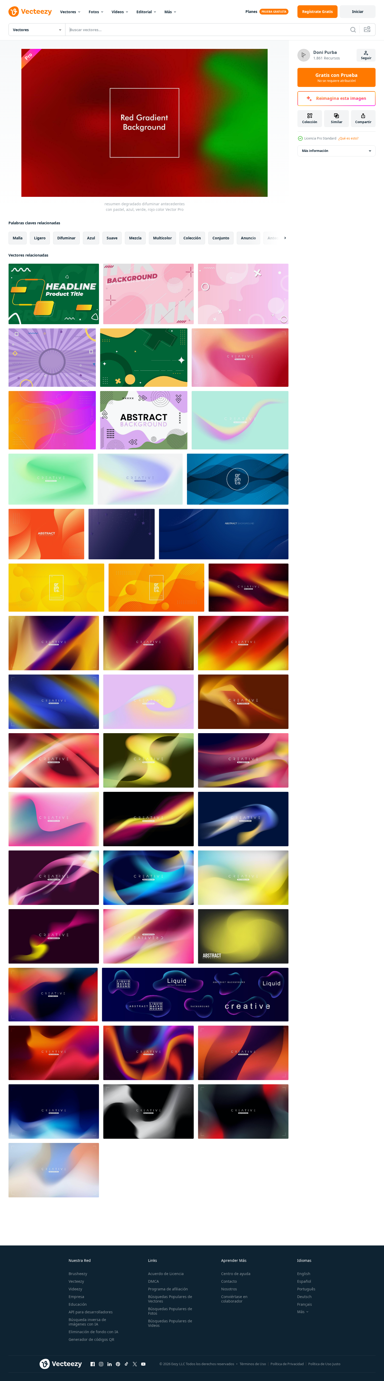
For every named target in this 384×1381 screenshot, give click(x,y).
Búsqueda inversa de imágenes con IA (87, 1322)
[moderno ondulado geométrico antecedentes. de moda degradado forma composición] (52, 420)
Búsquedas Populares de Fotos (170, 1311)
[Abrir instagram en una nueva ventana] (101, 1364)
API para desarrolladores (91, 1311)
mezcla (135, 237)
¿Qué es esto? (348, 138)
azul (91, 237)
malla (17, 237)
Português (306, 1288)
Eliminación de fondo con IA (93, 1331)
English (303, 1273)
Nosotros (229, 1288)
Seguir (366, 58)
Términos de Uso (253, 1363)
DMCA (153, 1281)
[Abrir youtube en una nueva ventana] (143, 1364)
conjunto (220, 237)
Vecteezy (76, 1281)
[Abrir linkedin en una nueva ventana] (109, 1364)
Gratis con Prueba (336, 77)
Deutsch (304, 1296)
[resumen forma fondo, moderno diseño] (143, 420)
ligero (40, 237)
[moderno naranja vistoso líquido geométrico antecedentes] (46, 534)
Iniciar (357, 11)
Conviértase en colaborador (234, 1299)
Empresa (76, 1296)
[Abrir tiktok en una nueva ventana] (126, 1364)
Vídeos (118, 11)
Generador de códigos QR (91, 1339)
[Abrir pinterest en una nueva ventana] (118, 1364)
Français (304, 1304)
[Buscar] (353, 29)
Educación (78, 1304)
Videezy (75, 1288)
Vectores (68, 11)
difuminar (66, 237)
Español (304, 1281)
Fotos (94, 11)
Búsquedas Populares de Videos (170, 1323)
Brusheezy (78, 1273)
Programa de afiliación (168, 1288)
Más (168, 11)
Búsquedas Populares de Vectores (170, 1299)
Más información (315, 150)
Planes (251, 11)
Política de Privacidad (287, 1363)
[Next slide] (280, 238)
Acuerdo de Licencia (166, 1273)
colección (192, 237)
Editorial (144, 11)
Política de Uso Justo (324, 1363)
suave (112, 237)
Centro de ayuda (235, 1273)
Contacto (229, 1281)
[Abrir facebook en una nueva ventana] (93, 1364)
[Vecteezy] (30, 11)
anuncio (248, 237)
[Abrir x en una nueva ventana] (135, 1364)
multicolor (162, 237)
